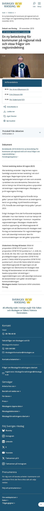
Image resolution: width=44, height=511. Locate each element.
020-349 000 (10, 348)
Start (3, 13)
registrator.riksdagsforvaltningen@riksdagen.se (23, 373)
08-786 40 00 (10, 334)
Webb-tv (11, 13)
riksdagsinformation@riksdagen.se (19, 352)
